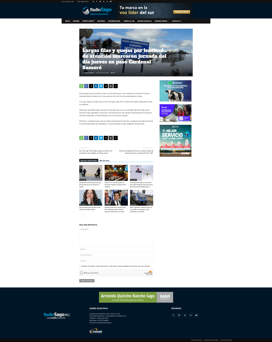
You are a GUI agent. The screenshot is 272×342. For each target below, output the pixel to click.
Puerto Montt (88, 21)
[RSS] (103, 1)
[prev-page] (80, 216)
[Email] (106, 86)
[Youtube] (110, 1)
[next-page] (84, 216)
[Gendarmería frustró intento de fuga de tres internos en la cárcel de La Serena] (90, 173)
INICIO (67, 21)
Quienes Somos (161, 21)
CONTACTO (176, 21)
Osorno (76, 21)
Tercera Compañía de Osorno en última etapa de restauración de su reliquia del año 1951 (136, 152)
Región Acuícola (144, 21)
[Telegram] (101, 86)
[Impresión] (111, 86)
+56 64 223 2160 (102, 318)
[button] (93, 1)
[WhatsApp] (81, 86)
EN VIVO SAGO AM (226, 340)
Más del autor (104, 160)
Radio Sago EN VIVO (83, 1)
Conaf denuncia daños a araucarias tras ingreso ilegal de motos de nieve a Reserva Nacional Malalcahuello (141, 185)
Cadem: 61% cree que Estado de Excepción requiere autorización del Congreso (115, 185)
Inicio (80, 26)
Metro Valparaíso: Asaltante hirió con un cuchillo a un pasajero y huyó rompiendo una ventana (141, 209)
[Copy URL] (115, 86)
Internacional (114, 21)
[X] (107, 1)
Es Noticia (93, 45)
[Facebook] (96, 1)
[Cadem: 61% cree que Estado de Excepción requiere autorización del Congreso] (116, 173)
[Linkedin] (96, 86)
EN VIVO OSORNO (196, 340)
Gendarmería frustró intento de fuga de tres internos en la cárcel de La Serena (90, 185)
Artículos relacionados (89, 160)
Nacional (101, 21)
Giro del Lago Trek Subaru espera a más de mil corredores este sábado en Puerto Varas (95, 152)
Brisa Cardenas (89, 73)
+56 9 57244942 (103, 320)
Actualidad (87, 26)
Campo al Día (129, 21)
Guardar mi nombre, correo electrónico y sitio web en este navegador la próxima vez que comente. (115, 266)
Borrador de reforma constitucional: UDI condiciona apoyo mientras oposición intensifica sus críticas (115, 209)
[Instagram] (100, 1)
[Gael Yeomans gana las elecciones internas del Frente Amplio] (90, 198)
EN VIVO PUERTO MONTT (211, 340)
